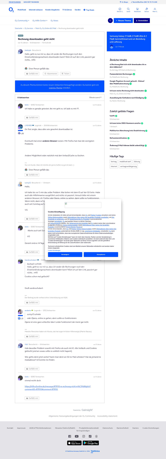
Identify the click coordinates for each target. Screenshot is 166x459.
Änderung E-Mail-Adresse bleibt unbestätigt (127, 145)
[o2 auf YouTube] (77, 436)
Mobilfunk (22, 10)
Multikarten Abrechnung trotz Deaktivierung (127, 130)
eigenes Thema (55, 87)
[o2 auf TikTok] (90, 436)
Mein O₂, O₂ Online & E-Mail (45, 28)
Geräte (77, 10)
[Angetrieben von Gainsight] (83, 411)
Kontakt (10, 428)
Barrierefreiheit (123, 428)
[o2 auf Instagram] (83, 436)
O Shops (125, 2)
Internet (114, 166)
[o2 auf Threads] (96, 436)
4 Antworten (114, 141)
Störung (137, 161)
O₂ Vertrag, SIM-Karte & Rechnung (122, 70)
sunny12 (28, 182)
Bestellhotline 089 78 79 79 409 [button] (145, 2)
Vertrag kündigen (83, 430)
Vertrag (114, 161)
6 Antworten (114, 134)
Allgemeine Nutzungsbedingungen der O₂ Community (72, 416)
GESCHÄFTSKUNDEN (31, 2)
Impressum (21, 428)
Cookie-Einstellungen (151, 428)
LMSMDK (28, 125)
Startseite (18, 28)
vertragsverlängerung (128, 166)
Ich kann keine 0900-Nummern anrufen (125, 123)
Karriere (135, 428)
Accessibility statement (107, 416)
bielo (27, 105)
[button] (22, 10)
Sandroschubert (31, 260)
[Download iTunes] (74, 445)
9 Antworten (114, 119)
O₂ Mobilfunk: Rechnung (119, 77)
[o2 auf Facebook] (69, 436)
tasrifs (112, 116)
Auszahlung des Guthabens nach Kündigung (127, 98)
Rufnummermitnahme (118, 138)
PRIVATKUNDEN (15, 2)
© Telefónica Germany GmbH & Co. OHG (78, 451)
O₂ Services (29, 28)
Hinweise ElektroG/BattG (65, 428)
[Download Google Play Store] (91, 445)
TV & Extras (67, 10)
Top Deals (90, 10)
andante (28, 310)
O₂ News (54, 20)
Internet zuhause (36, 10)
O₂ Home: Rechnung (117, 101)
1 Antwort (113, 126)
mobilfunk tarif (125, 161)
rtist (26, 344)
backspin (28, 50)
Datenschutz (108, 428)
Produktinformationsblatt (89, 428)
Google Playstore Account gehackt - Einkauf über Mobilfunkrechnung (127, 82)
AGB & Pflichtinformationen (40, 428)
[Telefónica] (95, 451)
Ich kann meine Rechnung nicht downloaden (127, 90)
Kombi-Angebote (52, 10)
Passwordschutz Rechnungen (121, 74)
